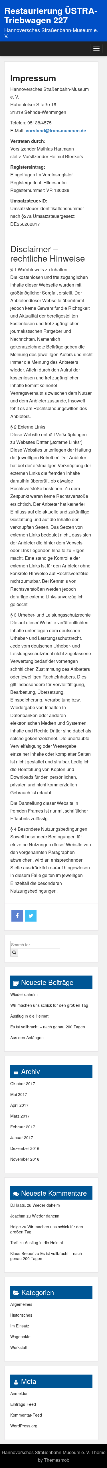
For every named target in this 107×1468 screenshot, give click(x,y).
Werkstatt (18, 1347)
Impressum (33, 78)
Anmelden (19, 1393)
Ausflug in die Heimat (29, 1016)
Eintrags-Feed (23, 1404)
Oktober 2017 (22, 1083)
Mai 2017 (18, 1094)
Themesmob (56, 1460)
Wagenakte (20, 1336)
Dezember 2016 (24, 1148)
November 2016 (24, 1159)
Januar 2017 (21, 1137)
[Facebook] (17, 916)
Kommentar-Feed (26, 1415)
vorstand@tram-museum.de (56, 130)
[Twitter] (31, 916)
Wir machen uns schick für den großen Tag (49, 1005)
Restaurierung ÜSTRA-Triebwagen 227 (50, 15)
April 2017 (19, 1105)
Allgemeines (21, 1304)
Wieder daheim (24, 994)
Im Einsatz (19, 1326)
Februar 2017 (22, 1126)
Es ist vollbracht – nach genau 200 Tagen (47, 1027)
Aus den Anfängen (27, 1037)
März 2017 (20, 1116)
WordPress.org (23, 1426)
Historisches (21, 1315)
